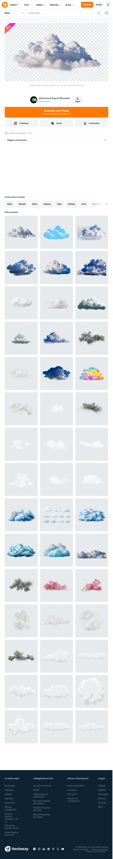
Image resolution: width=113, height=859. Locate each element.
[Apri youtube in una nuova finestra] (63, 847)
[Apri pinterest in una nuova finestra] (48, 847)
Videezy (8, 793)
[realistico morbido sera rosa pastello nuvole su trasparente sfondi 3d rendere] (56, 584)
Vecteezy (9, 788)
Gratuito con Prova (56, 112)
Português (101, 793)
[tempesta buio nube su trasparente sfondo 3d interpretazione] (91, 336)
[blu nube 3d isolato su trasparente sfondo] (56, 230)
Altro (98, 806)
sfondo (22, 202)
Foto (26, 4)
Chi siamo (72, 793)
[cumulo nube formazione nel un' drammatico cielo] (91, 230)
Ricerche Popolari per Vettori (41, 801)
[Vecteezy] (5, 5)
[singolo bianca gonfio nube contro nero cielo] (56, 266)
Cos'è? (29, 133)
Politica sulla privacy (97, 848)
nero (34, 202)
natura (47, 202)
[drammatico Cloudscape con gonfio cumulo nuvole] (91, 266)
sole (59, 202)
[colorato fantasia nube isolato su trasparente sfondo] (91, 372)
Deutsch (100, 797)
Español (100, 788)
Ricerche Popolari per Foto (41, 807)
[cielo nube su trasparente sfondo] (21, 301)
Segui (77, 101)
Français (100, 801)
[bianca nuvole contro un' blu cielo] (56, 372)
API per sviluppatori (10, 807)
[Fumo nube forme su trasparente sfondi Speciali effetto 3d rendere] (21, 619)
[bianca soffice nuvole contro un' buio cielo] (91, 548)
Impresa (9, 797)
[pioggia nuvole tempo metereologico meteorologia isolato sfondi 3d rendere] (21, 584)
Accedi (99, 4)
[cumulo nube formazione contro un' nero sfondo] (56, 336)
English (99, 784)
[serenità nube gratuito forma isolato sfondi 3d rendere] (91, 619)
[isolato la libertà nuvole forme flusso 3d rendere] (21, 407)
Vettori (13, 4)
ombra (71, 202)
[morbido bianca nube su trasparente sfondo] (56, 301)
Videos (39, 4)
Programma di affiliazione (40, 794)
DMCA (36, 788)
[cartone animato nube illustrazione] (56, 654)
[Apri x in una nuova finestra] (58, 847)
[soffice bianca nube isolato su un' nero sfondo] (21, 230)
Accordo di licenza (42, 784)
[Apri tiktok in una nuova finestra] (53, 847)
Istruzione (10, 801)
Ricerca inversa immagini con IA (11, 816)
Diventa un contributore (73, 798)
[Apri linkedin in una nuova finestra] (44, 847)
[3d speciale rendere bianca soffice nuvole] (56, 619)
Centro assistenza (76, 784)
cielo (9, 202)
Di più (68, 4)
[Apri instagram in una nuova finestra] (39, 847)
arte (84, 202)
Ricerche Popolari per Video (41, 814)
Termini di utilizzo (78, 848)
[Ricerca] (98, 13)
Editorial (54, 4)
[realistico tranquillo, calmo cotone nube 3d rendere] (21, 372)
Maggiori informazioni (17, 138)
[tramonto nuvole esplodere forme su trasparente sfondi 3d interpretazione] (91, 584)
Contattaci (72, 788)
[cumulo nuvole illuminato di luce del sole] (21, 266)
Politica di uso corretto (94, 850)
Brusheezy (10, 784)
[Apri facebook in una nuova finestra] (34, 847)
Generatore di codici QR (11, 832)
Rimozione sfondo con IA (11, 825)
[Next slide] (101, 202)
